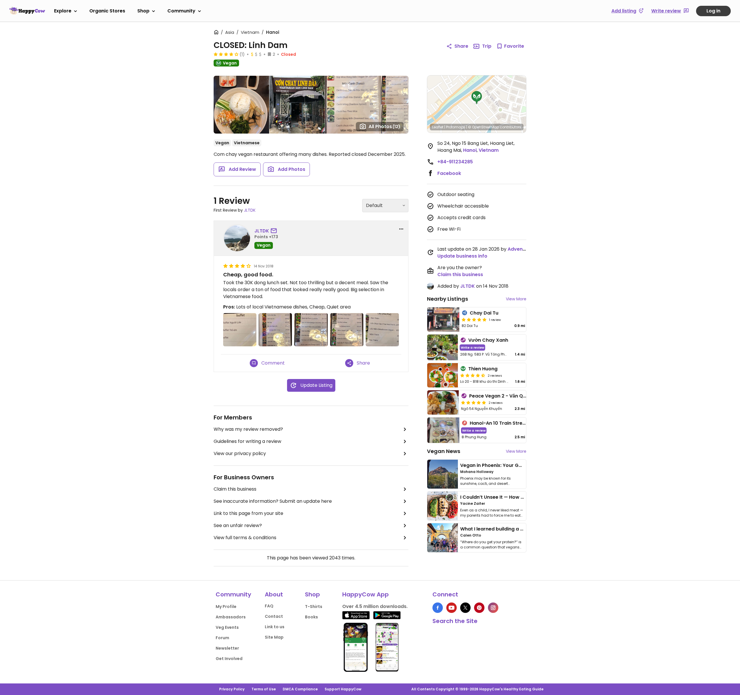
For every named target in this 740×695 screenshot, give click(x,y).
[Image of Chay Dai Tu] (443, 319)
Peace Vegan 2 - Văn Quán (500, 396)
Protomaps (455, 127)
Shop (143, 11)
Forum (222, 638)
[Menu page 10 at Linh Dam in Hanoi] (239, 329)
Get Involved (229, 658)
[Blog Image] (442, 474)
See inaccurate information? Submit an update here (273, 501)
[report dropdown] (401, 228)
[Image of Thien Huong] (442, 375)
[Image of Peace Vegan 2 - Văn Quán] (443, 402)
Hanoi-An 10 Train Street (498, 423)
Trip (486, 46)
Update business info (462, 256)
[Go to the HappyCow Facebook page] (437, 607)
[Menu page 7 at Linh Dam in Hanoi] (346, 329)
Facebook (449, 173)
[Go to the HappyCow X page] (465, 607)
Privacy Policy (232, 689)
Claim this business (235, 489)
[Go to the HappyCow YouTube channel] (451, 607)
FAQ (269, 606)
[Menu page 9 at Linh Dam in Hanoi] (275, 329)
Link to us (274, 627)
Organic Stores (107, 11)
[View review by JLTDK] (237, 238)
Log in (713, 11)
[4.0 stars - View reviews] (226, 54)
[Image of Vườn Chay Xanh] (442, 347)
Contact (274, 616)
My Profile (226, 606)
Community (181, 11)
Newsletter (227, 648)
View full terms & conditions (245, 537)
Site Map (274, 637)
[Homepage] (27, 11)
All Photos (384, 126)
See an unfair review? (238, 525)
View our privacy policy (240, 453)
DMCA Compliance (300, 689)
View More (516, 299)
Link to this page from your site (248, 513)
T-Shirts (313, 606)
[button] (476, 97)
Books (311, 617)
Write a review (472, 347)
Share (461, 46)
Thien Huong (482, 368)
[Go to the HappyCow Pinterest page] (479, 607)
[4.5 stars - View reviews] (473, 375)
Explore (62, 11)
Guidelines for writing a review (247, 441)
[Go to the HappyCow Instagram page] (493, 607)
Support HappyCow (343, 689)
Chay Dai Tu (484, 313)
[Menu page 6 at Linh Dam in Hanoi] (382, 329)
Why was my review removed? (248, 429)
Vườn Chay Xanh (488, 340)
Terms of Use (263, 689)
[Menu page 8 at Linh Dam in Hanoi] (311, 329)
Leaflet (437, 127)
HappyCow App (365, 594)
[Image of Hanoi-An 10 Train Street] (443, 430)
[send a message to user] (274, 231)
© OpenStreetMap (483, 127)
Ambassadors (231, 617)
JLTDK (250, 210)
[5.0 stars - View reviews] (474, 319)
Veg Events (227, 627)
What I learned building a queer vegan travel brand (520, 529)
